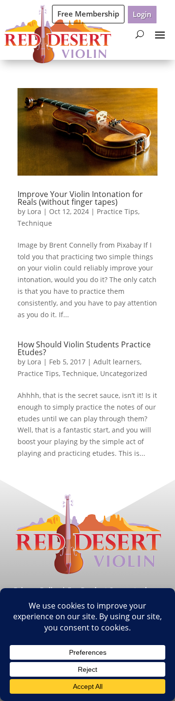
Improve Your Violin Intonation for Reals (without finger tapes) (80, 198)
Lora (34, 211)
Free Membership (88, 13)
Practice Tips (117, 211)
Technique (35, 223)
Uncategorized (123, 373)
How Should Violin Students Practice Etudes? (84, 348)
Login (142, 14)
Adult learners (116, 361)
